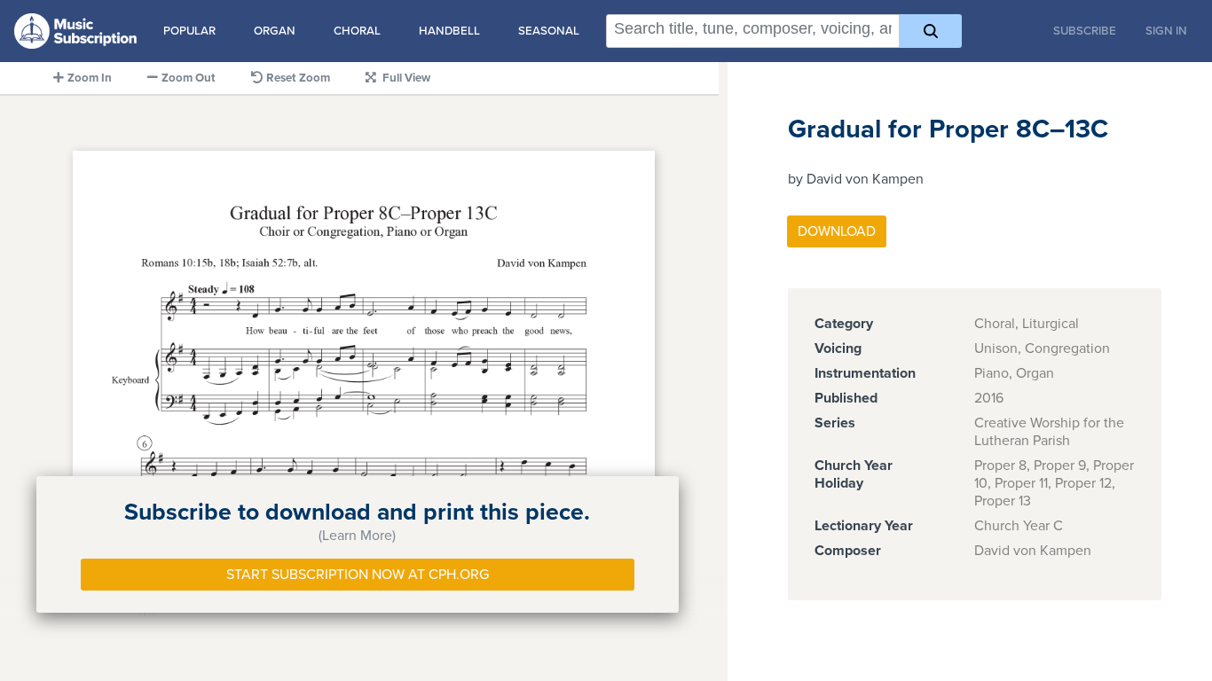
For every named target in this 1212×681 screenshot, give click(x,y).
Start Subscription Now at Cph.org (357, 574)
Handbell (449, 31)
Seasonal (548, 31)
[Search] (930, 31)
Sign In (1166, 31)
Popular (189, 31)
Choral (357, 31)
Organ (274, 31)
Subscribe (1084, 31)
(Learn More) (357, 535)
